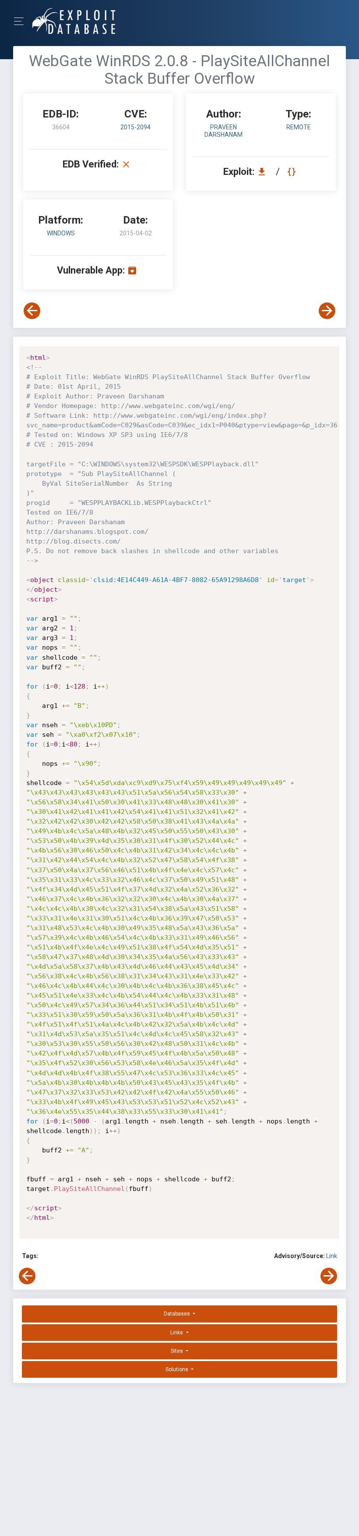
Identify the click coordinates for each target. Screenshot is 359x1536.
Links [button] (177, 1333)
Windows (61, 233)
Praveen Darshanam (223, 131)
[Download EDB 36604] (264, 171)
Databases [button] (177, 1314)
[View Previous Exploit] (32, 310)
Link (331, 1255)
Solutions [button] (177, 1369)
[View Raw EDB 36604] (292, 171)
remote (298, 127)
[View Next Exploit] (327, 310)
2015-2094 (135, 127)
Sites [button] (177, 1351)
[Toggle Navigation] (22, 21)
